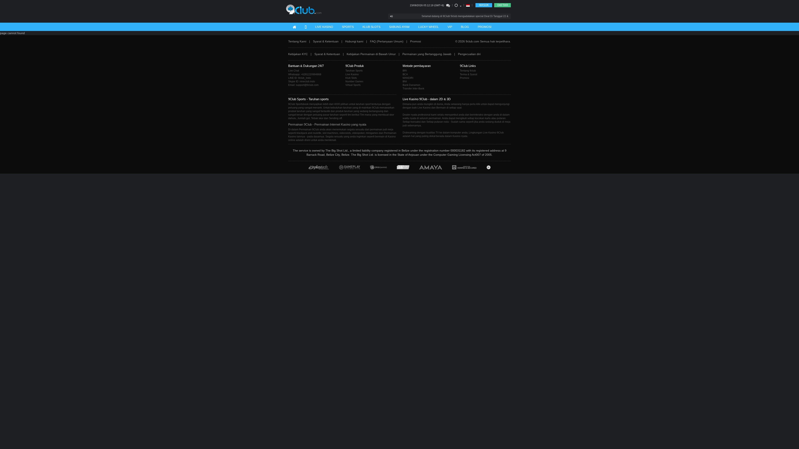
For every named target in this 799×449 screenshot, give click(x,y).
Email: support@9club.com (303, 85)
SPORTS (348, 26)
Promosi (415, 41)
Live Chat (293, 70)
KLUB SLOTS (371, 26)
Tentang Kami (297, 41)
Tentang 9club (468, 70)
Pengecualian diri (469, 54)
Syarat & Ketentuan (326, 41)
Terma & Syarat (468, 74)
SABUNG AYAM (399, 26)
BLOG (465, 26)
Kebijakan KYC (298, 54)
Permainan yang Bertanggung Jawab (426, 54)
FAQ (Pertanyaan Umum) (386, 41)
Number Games (354, 81)
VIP (450, 26)
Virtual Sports (353, 85)
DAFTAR (502, 5)
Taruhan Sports (354, 70)
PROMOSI (484, 26)
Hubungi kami (354, 41)
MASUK (484, 5)
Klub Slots (351, 77)
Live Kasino (352, 74)
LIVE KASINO (324, 26)
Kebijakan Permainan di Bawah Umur (371, 54)
